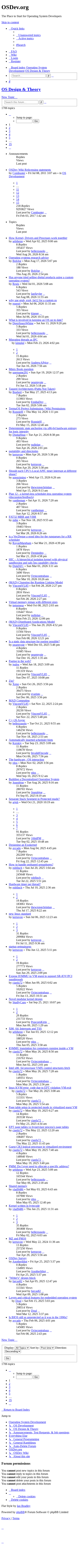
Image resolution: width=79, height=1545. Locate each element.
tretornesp (18, 605)
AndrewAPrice (40, 362)
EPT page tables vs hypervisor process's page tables (39, 1127)
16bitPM (36, 838)
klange (35, 313)
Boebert (17, 392)
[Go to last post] (45, 212)
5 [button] (9, 137)
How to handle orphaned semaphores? (31, 864)
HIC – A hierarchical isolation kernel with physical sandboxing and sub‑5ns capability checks (38, 561)
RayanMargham (21, 543)
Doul (18, 1300)
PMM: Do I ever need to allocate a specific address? (39, 1166)
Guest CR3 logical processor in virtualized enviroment (40, 1146)
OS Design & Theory (21, 89)
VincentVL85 (20, 585)
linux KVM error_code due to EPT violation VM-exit (40, 1087)
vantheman (18, 500)
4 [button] (9, 134)
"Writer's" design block (22, 1277)
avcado (16, 848)
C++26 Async (17, 720)
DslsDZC (18, 566)
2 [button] (9, 127)
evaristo (35, 693)
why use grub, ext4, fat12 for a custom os (33, 300)
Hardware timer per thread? (25, 884)
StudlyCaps (19, 1002)
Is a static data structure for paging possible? (34, 641)
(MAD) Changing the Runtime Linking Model (36, 582)
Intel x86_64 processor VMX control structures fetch (39, 1067)
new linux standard (20, 913)
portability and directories (23, 451)
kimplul (19, 342)
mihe (15, 520)
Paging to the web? (20, 661)
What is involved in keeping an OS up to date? (36, 320)
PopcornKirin (39, 1022)
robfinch (17, 867)
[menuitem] (28, 35)
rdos (14, 762)
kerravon (17, 454)
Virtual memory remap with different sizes (33, 602)
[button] (10, 114)
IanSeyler (36, 293)
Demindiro (37, 552)
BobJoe (16, 260)
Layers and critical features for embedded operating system (43, 1297)
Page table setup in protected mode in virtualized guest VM (43, 1107)
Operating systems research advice (29, 257)
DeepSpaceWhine (22, 323)
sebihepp (17, 241)
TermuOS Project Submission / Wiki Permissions (37, 408)
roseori (16, 303)
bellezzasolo (38, 251)
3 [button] (9, 131)
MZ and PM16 (17, 1238)
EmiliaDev (37, 402)
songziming (19, 477)
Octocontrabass (40, 575)
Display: (9, 1347)
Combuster (18, 173)
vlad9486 (17, 1189)
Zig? (11, 680)
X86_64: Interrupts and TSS (25, 1028)
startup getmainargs (20, 946)
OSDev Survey (18, 1258)
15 (17, 202)
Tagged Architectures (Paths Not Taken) (32, 388)
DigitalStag (19, 434)
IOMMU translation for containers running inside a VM (41, 1048)
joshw (15, 664)
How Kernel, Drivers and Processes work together (38, 237)
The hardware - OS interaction (26, 759)
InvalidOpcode (39, 753)
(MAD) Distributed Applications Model (32, 621)
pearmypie (37, 382)
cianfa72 (17, 982)
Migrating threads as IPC (23, 339)
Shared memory (18, 1186)
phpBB (20, 1512)
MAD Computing (19, 700)
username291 (20, 372)
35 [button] (10, 144)
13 (17, 196)
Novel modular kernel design (25, 999)
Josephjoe (18, 782)
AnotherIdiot (19, 1261)
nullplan (35, 444)
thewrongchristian (41, 487)
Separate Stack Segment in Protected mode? (34, 798)
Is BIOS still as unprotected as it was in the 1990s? (38, 1317)
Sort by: (35, 1347)
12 (17, 192)
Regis (15, 283)
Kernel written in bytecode (24, 1205)
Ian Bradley (23, 1505)
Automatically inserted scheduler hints (31, 739)
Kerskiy (17, 743)
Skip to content (10, 22)
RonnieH (17, 411)
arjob (15, 802)
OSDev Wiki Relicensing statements (30, 169)
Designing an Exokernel (23, 844)
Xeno (15, 684)
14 (17, 199)
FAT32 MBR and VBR (22, 516)
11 (17, 189)
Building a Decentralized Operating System (34, 779)
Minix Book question (21, 369)
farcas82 (17, 1281)
